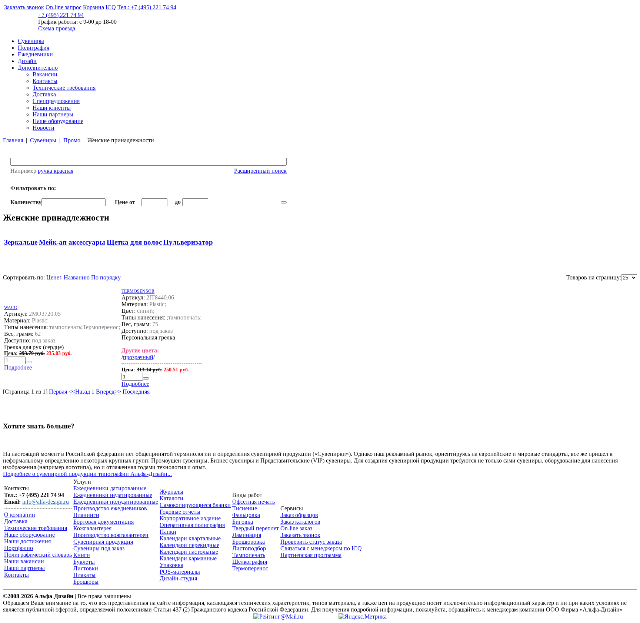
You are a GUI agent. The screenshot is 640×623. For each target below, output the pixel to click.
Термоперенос (250, 568)
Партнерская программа (310, 555)
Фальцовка (246, 515)
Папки (168, 531)
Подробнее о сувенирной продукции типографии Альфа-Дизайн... (87, 474)
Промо (71, 140)
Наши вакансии (24, 561)
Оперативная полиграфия (192, 525)
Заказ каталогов (300, 521)
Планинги (86, 515)
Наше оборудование (58, 121)
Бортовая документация (103, 521)
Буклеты (84, 562)
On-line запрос (63, 7)
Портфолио (18, 548)
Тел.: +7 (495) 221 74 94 (146, 7)
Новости (43, 128)
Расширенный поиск (260, 171)
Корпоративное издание (190, 518)
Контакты (45, 81)
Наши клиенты (52, 108)
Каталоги (171, 498)
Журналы (171, 491)
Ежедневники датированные (109, 488)
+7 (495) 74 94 (61, 15)
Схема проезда (56, 28)
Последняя (136, 391)
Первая (58, 391)
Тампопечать (248, 555)
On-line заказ (296, 528)
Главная (13, 140)
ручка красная (55, 171)
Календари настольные (189, 552)
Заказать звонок (24, 7)
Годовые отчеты (180, 511)
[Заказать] (28, 362)
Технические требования (64, 87)
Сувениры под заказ (98, 548)
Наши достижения (27, 541)
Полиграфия (33, 47)
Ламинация (246, 535)
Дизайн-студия (178, 578)
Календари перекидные (189, 545)
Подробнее (18, 367)
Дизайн (27, 61)
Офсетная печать (253, 501)
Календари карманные (188, 558)
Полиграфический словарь (38, 554)
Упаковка (171, 565)
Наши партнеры (53, 114)
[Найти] (284, 202)
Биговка (242, 521)
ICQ (111, 7)
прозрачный (138, 357)
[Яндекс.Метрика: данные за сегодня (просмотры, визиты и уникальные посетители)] (363, 616)
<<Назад (79, 391)
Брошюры (86, 582)
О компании (19, 514)
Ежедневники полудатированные (115, 501)
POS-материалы (180, 572)
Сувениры (31, 41)
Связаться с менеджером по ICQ (321, 548)
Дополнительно (38, 67)
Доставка (44, 94)
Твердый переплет (255, 528)
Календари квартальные (190, 538)
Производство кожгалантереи (111, 535)
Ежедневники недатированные (112, 495)
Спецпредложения (56, 101)
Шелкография (249, 562)
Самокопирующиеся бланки (195, 505)
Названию (77, 277)
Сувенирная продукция (103, 542)
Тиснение (244, 508)
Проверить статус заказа (311, 542)
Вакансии (45, 74)
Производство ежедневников (110, 508)
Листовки (85, 568)
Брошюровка (248, 542)
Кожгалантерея (92, 528)
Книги (81, 555)
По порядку (106, 277)
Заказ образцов (299, 515)
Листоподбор (249, 548)
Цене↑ (54, 277)
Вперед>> (108, 391)
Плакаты (84, 575)
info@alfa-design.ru (45, 501)
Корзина (93, 7)
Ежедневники (35, 54)
